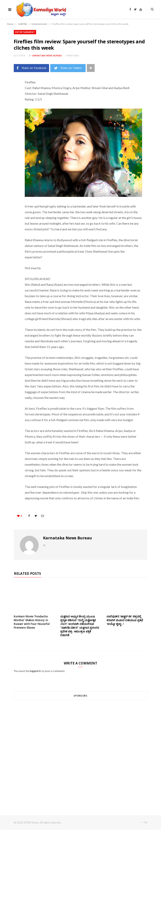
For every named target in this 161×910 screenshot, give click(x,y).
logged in (35, 671)
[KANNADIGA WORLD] (40, 9)
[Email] (12, 115)
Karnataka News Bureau (47, 55)
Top (145, 822)
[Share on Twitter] (12, 105)
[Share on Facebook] (12, 95)
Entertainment (25, 32)
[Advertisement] (80, 750)
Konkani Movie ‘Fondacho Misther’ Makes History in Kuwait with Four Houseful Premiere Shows (32, 621)
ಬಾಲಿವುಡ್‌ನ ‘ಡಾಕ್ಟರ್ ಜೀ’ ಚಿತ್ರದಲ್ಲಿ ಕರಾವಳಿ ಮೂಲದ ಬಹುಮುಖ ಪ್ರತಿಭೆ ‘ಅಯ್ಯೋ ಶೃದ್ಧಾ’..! (125, 620)
